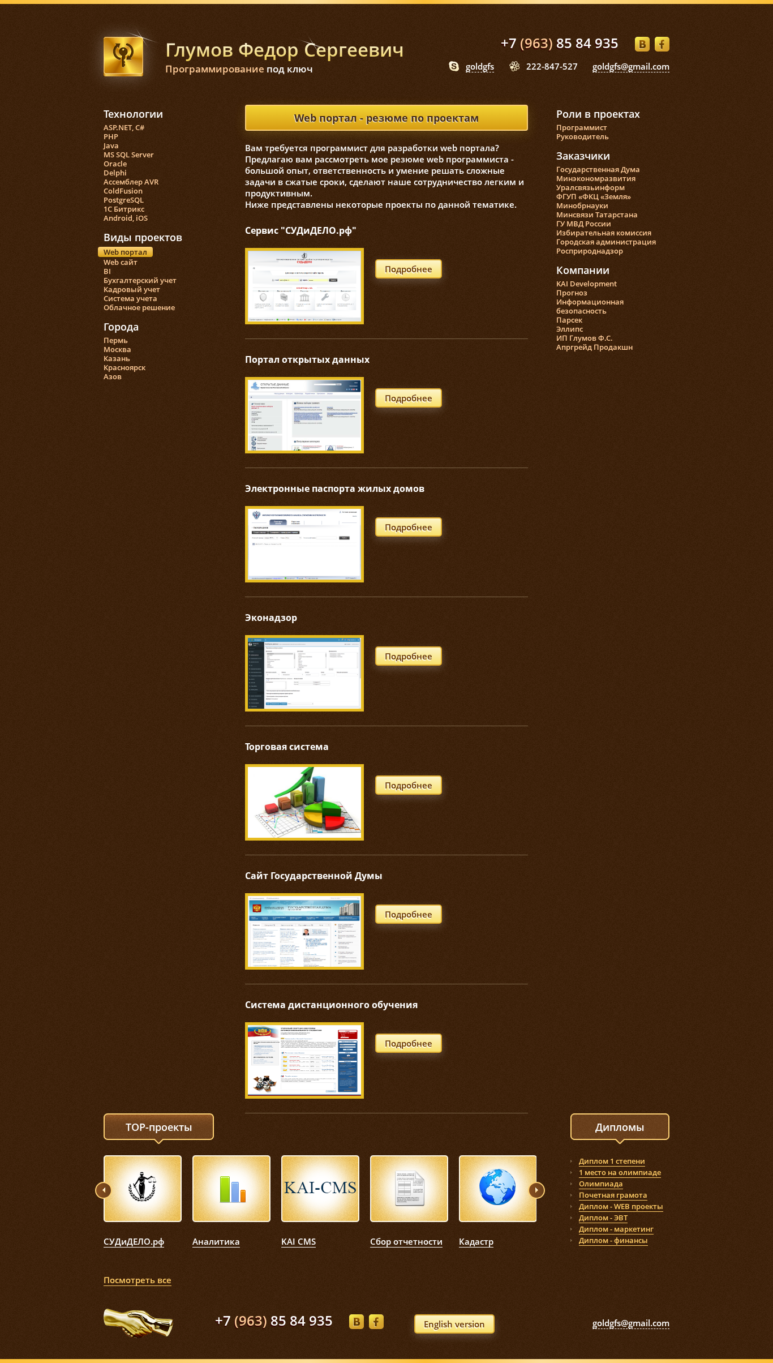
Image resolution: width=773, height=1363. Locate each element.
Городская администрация (606, 242)
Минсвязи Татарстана (597, 214)
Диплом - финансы (613, 1240)
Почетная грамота (613, 1195)
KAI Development (586, 283)
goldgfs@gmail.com (630, 66)
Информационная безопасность (590, 306)
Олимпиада (601, 1183)
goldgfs (480, 66)
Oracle (115, 163)
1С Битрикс (124, 209)
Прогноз (571, 293)
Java (111, 145)
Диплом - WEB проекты (621, 1206)
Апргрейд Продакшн (594, 347)
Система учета (130, 298)
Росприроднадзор (589, 251)
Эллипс (569, 329)
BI (107, 271)
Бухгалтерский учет (140, 280)
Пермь (116, 340)
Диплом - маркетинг (616, 1229)
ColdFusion (123, 191)
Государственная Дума (598, 169)
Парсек (569, 320)
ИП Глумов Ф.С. (584, 338)
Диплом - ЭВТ (603, 1217)
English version (454, 1324)
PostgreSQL (124, 200)
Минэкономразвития (595, 178)
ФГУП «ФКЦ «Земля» (593, 196)
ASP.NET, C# (124, 127)
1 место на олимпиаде (620, 1172)
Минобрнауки (582, 205)
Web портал (125, 252)
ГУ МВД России (583, 223)
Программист (581, 127)
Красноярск (124, 367)
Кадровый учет (132, 289)
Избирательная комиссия (603, 233)
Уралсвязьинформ (590, 187)
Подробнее (408, 269)
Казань (117, 358)
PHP (111, 136)
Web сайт (121, 262)
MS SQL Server (129, 154)
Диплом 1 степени (612, 1161)
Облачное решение (139, 307)
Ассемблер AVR (131, 182)
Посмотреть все (137, 1279)
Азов (113, 376)
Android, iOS (126, 218)
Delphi (115, 173)
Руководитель (582, 136)
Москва (117, 349)
